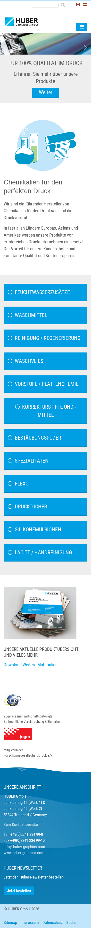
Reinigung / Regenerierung (48, 338)
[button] (7, 68)
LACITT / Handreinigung (43, 552)
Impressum (30, 922)
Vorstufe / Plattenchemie (47, 384)
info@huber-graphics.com (24, 846)
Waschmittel (31, 315)
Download (13, 665)
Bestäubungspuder (38, 438)
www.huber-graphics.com (24, 852)
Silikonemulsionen (38, 530)
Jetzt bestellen (19, 890)
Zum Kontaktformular (21, 824)
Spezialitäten (32, 461)
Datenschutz (52, 922)
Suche (71, 922)
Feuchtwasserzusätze (42, 292)
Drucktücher (31, 507)
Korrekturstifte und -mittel (49, 411)
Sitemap (10, 922)
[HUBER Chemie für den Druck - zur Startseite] (30, 19)
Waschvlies (29, 361)
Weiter (45, 92)
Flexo (22, 484)
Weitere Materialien (40, 665)
